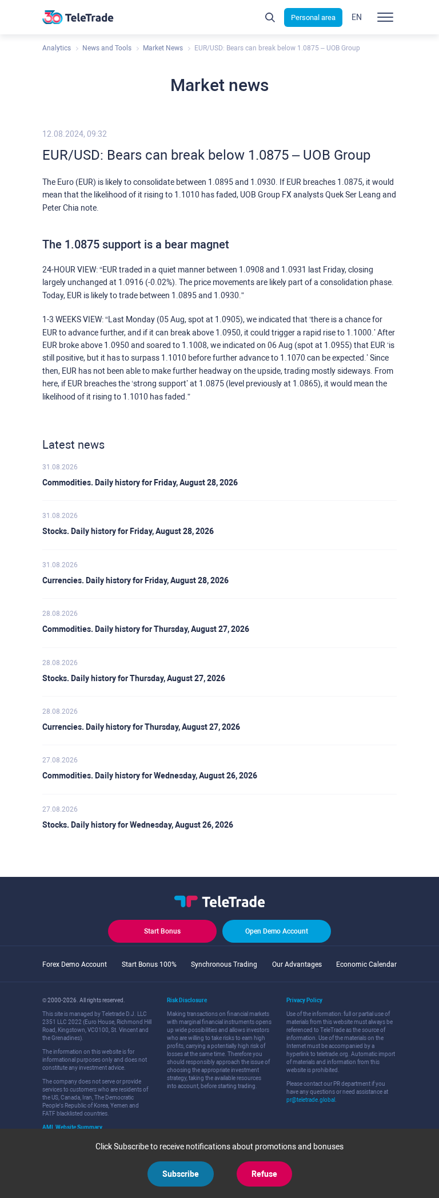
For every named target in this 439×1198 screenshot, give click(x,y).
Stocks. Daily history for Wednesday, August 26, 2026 (137, 824)
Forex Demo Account (74, 964)
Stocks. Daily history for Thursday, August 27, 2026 (133, 678)
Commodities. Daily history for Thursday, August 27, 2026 (145, 629)
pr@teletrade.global (310, 1100)
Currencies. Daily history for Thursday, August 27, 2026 (141, 727)
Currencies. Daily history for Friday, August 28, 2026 (135, 580)
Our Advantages (297, 964)
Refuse (264, 1174)
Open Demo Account (276, 931)
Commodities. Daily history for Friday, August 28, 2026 (140, 482)
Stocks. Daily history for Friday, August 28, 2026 (128, 531)
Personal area (313, 17)
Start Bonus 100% (149, 964)
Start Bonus (162, 931)
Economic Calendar (366, 964)
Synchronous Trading (224, 964)
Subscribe (180, 1174)
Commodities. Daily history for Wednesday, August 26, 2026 (149, 775)
